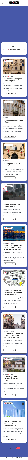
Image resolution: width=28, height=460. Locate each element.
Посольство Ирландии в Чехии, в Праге (12, 80)
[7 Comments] (23, 272)
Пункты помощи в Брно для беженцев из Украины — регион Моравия (13, 292)
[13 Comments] (23, 228)
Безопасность (9, 60)
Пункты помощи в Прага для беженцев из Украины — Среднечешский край (13, 247)
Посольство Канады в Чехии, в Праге (11, 205)
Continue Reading (9, 93)
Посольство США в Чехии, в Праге (13, 121)
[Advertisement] (14, 23)
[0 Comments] (23, 61)
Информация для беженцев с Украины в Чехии (11, 378)
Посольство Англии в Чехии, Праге (11, 164)
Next (18, 448)
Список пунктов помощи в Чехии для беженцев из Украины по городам (13, 335)
